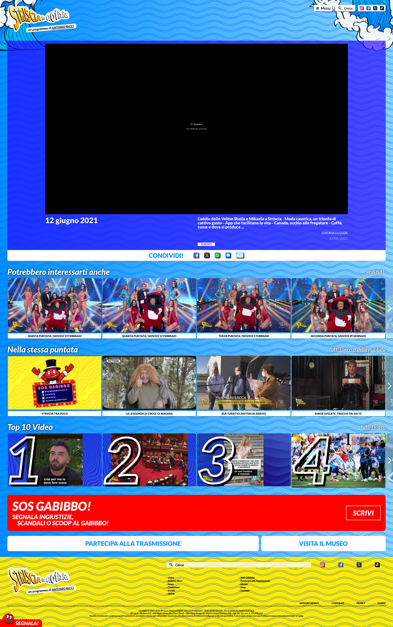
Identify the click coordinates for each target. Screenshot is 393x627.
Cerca (348, 8)
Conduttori (174, 587)
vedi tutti (376, 271)
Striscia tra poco (55, 413)
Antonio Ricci (175, 580)
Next (389, 308)
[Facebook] (368, 8)
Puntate (206, 244)
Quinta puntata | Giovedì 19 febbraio (55, 336)
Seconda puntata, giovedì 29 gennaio (338, 336)
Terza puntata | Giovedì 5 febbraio (244, 336)
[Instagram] (362, 8)
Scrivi (363, 513)
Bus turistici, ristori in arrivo (244, 413)
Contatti (245, 590)
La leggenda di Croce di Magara (149, 413)
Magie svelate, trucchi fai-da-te (338, 413)
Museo (244, 584)
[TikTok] (382, 8)
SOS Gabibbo (247, 577)
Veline (171, 593)
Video (171, 577)
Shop (243, 587)
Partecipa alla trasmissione (133, 543)
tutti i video (373, 426)
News (171, 584)
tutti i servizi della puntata (357, 349)
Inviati (171, 590)
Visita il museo (323, 543)
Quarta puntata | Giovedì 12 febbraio (149, 336)
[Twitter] (375, 8)
